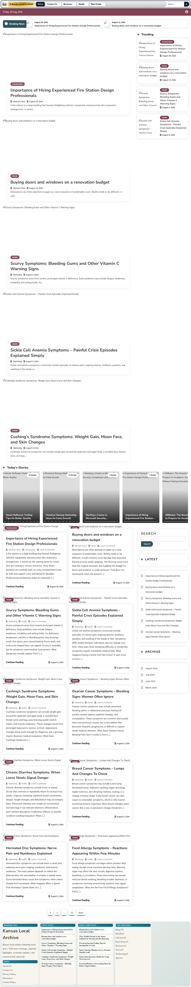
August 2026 (151, 668)
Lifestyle (120, 937)
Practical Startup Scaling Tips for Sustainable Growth (92, 944)
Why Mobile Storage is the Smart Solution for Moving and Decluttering (94, 937)
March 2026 (151, 687)
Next (81, 912)
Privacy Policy (9, 974)
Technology (121, 953)
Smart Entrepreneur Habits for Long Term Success (94, 957)
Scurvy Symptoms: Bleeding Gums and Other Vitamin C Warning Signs (64, 266)
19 (72, 912)
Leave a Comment (47, 550)
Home (40, 4)
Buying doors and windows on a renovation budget (136, 25)
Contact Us (52, 4)
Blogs (118, 929)
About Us (7, 965)
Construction (17, 84)
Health (81, 4)
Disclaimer (8, 978)
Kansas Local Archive (21, 4)
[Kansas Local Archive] (4, 4)
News (118, 949)
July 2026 (150, 675)
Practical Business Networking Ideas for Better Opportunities (95, 964)
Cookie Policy (9, 982)
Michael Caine (19, 101)
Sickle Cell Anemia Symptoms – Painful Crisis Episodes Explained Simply (63, 352)
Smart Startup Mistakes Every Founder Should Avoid (95, 951)
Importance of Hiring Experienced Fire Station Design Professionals (67, 25)
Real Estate (96, 4)
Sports (118, 957)
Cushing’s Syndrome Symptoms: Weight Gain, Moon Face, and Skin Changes (66, 439)
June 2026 (150, 681)
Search (148, 533)
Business (68, 4)
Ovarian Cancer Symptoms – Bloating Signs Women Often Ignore (162, 634)
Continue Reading (15, 586)
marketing (17, 275)
